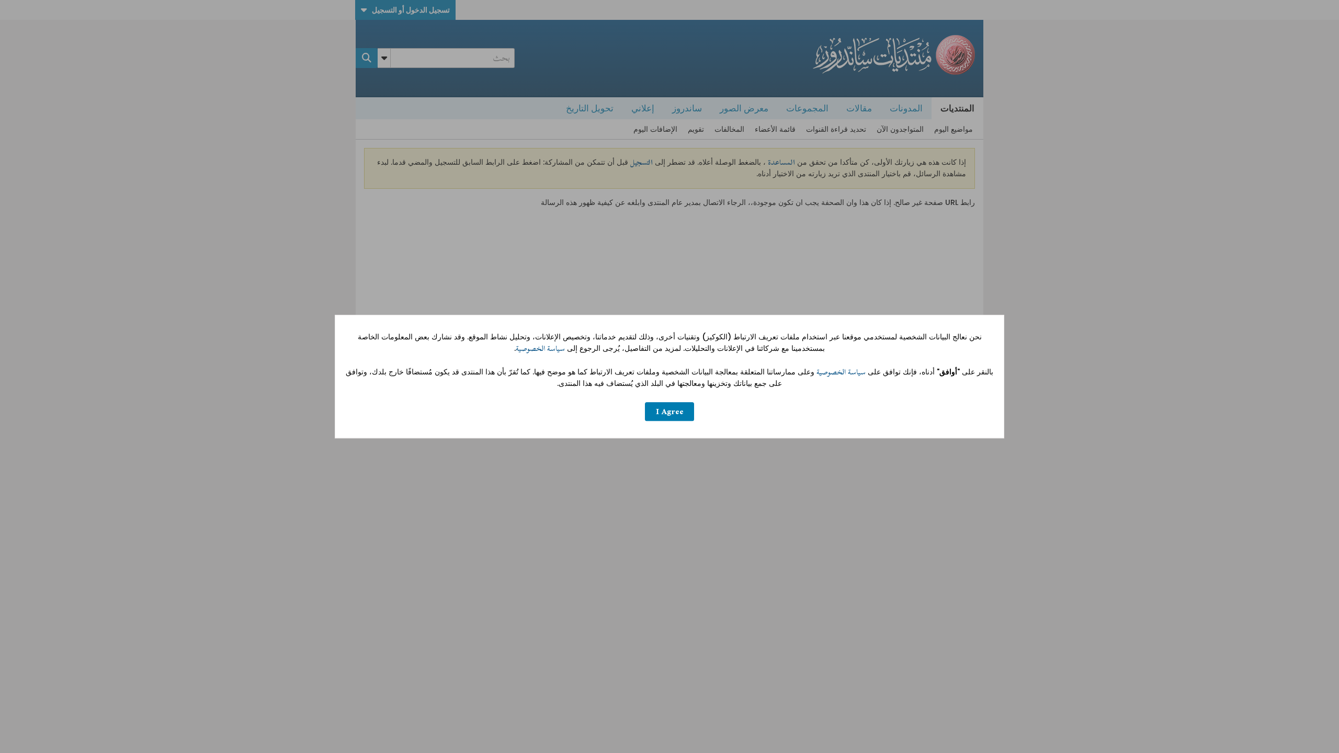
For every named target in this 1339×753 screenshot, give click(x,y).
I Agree (670, 412)
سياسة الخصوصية (540, 348)
